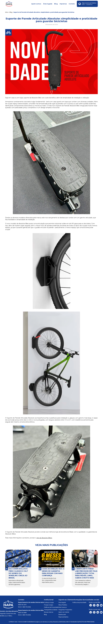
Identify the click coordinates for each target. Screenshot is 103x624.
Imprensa (63, 4)
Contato (72, 4)
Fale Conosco (63, 607)
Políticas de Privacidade (51, 607)
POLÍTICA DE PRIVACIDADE (86, 622)
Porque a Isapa (48, 605)
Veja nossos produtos (89, 3)
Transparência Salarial (50, 610)
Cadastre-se (89, 4)
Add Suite (62, 622)
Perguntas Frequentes (65, 610)
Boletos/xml (62, 615)
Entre (83, 4)
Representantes (63, 617)
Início (6, 12)
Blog (56, 4)
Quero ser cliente (64, 612)
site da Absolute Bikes (44, 538)
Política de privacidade (79, 603)
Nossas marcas (48, 612)
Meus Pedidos (63, 605)
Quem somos (36, 4)
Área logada (47, 4)
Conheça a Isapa (49, 603)
